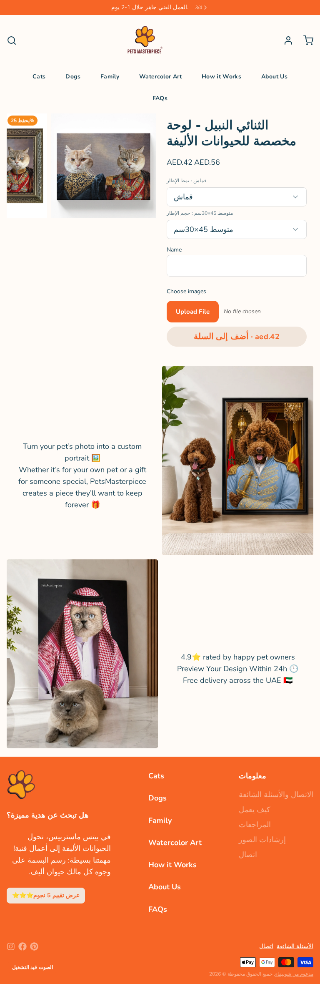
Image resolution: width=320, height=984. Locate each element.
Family (109, 77)
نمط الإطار (187, 180)
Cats (38, 77)
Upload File (193, 311)
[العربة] (305, 40)
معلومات (252, 776)
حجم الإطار (200, 213)
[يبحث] (12, 40)
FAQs (160, 98)
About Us (274, 77)
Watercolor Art (160, 77)
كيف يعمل (254, 810)
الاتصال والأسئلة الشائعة (276, 795)
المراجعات (255, 825)
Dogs (72, 77)
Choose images (186, 291)
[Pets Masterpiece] (145, 40)
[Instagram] (11, 946)
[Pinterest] (34, 946)
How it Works (221, 77)
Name (174, 250)
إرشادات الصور (262, 840)
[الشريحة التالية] (143, 165)
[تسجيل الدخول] (285, 40)
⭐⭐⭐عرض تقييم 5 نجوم (46, 895)
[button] (237, 337)
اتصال (248, 855)
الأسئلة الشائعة (295, 946)
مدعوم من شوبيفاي (293, 974)
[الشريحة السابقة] (19, 165)
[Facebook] (22, 946)
